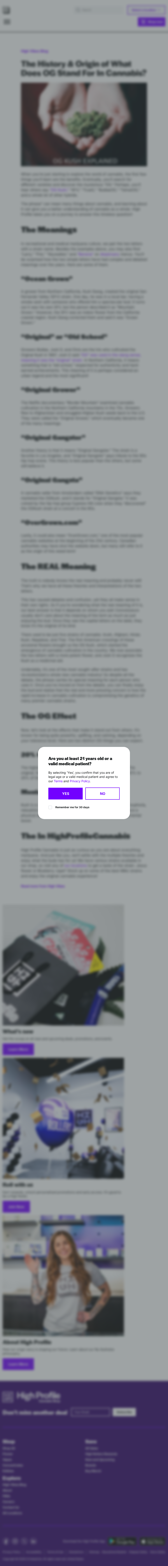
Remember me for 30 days (72, 807)
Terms (58, 781)
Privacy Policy (80, 781)
